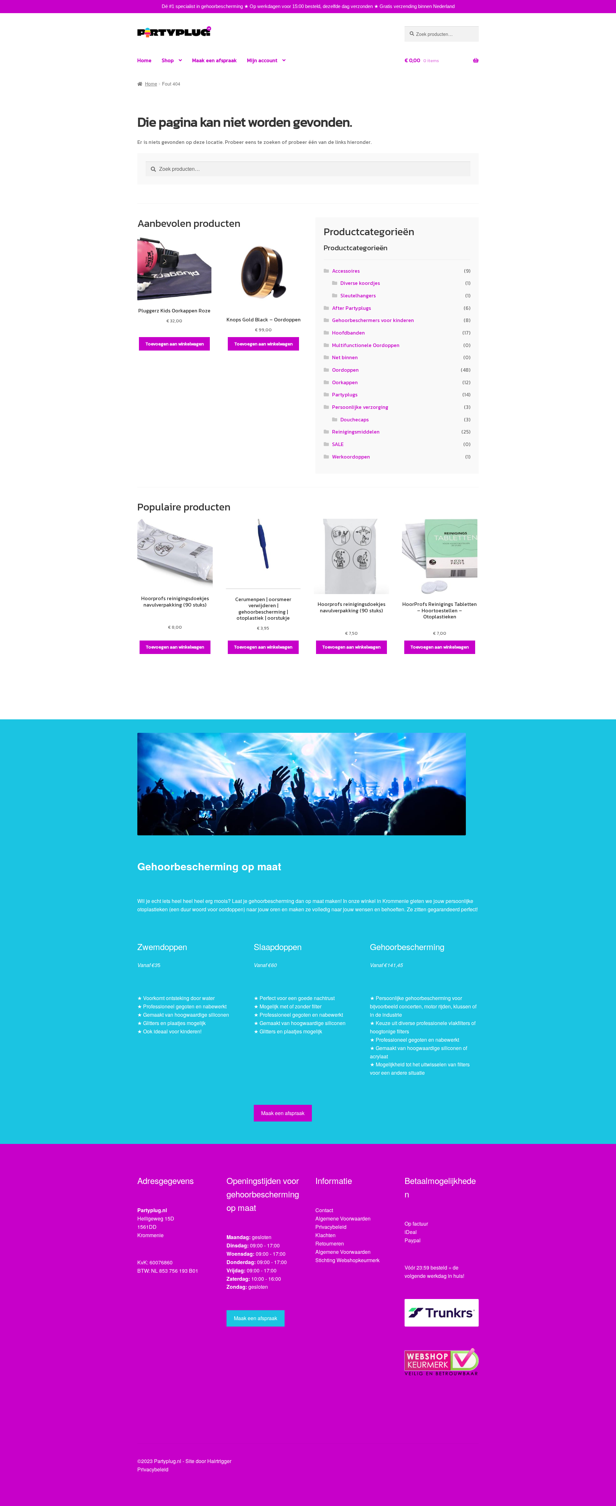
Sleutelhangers (358, 295)
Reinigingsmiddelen (356, 431)
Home (144, 60)
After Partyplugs (351, 308)
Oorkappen (345, 382)
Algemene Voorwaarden (343, 1218)
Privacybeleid (330, 1226)
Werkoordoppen (351, 456)
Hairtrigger (219, 1461)
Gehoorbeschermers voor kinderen (373, 320)
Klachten (325, 1235)
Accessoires (346, 271)
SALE (338, 444)
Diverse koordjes (360, 283)
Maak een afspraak (214, 60)
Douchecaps (354, 419)
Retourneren (329, 1243)
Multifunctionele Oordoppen (365, 345)
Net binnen (345, 357)
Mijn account (262, 60)
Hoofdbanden (348, 332)
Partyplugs (344, 394)
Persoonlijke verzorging (360, 407)
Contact (324, 1210)
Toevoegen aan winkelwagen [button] (174, 344)
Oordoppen (345, 370)
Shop (168, 60)
